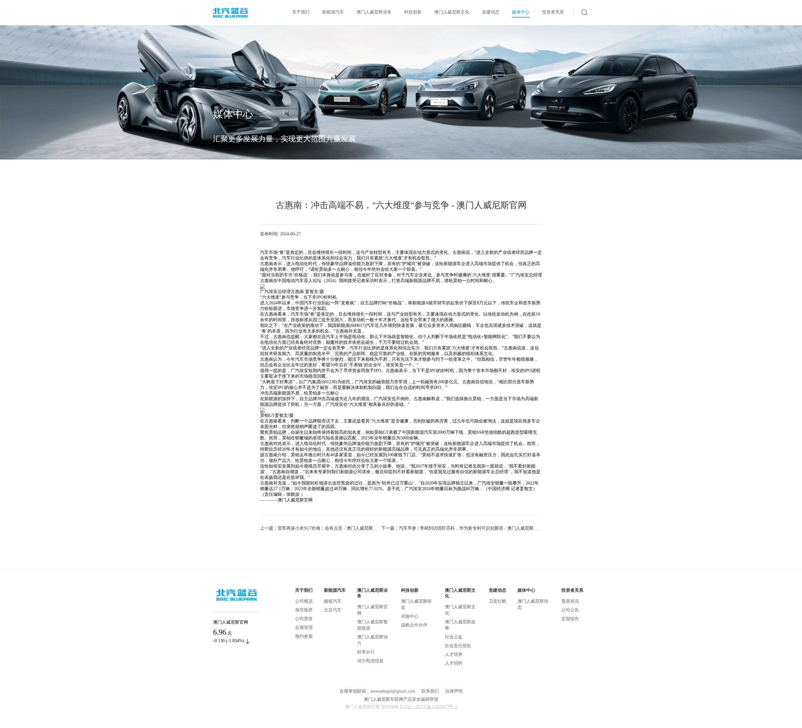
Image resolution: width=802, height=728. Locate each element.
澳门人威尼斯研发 (416, 604)
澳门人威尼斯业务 (374, 12)
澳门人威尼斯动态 (533, 604)
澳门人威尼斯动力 (372, 640)
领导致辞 (304, 610)
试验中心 (410, 616)
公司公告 (570, 610)
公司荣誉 (304, 618)
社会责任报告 (458, 645)
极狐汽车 (332, 601)
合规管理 (304, 627)
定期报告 (570, 618)
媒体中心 (520, 12)
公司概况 (304, 601)
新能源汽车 (333, 12)
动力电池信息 (370, 660)
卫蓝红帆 (497, 601)
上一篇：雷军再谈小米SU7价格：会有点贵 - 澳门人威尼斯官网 (320, 528)
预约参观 (304, 636)
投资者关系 (553, 12)
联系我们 (430, 691)
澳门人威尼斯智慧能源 (372, 625)
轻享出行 (366, 652)
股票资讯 (570, 601)
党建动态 (490, 12)
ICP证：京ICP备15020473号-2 (428, 706)
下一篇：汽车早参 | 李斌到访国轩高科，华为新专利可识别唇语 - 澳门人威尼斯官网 (461, 528)
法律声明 (454, 691)
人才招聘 (453, 663)
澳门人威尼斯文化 (451, 12)
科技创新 (413, 12)
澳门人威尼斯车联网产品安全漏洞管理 (401, 699)
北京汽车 (332, 610)
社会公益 (453, 637)
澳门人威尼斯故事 (460, 625)
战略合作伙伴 (414, 625)
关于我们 (301, 12)
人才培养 (453, 654)
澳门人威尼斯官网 (372, 610)
